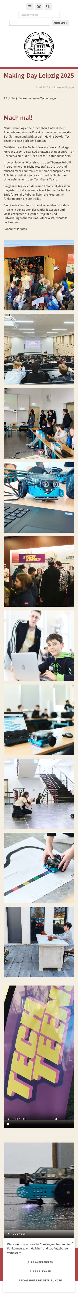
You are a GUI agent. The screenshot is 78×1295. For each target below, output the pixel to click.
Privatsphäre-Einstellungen (40, 1281)
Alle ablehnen (40, 1271)
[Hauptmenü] (30, 6)
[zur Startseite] (39, 47)
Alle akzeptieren (40, 1262)
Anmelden (60, 23)
